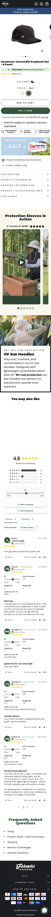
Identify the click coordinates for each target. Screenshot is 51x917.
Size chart (9, 196)
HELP (25, 876)
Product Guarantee (16, 179)
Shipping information (17, 185)
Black (28, 93)
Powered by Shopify (25, 915)
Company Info (24, 882)
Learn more (10, 126)
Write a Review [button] (26, 504)
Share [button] (9, 557)
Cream (22, 93)
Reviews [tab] (9, 519)
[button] (40, 557)
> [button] (32, 807)
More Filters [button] (28, 527)
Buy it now (25, 110)
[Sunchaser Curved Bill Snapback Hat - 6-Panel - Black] (15, 441)
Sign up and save (25, 889)
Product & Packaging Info (22, 190)
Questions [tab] (25, 519)
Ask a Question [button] (26, 511)
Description (10, 174)
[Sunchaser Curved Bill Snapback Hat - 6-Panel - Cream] (9, 441)
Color (25, 88)
